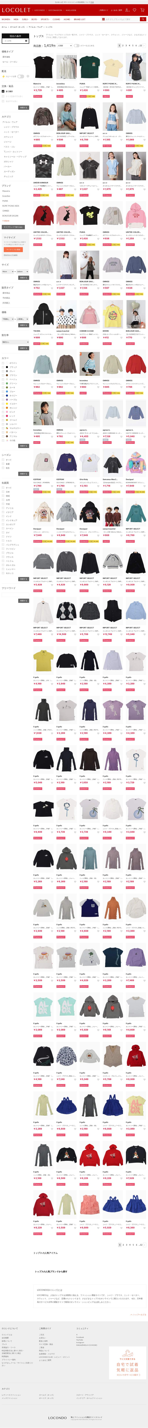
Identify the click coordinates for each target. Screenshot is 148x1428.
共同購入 (6, 303)
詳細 (92, 2)
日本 (8, 492)
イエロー (13, 404)
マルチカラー (15, 428)
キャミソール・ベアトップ (15, 156)
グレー (12, 371)
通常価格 (6, 57)
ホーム (4, 27)
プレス (4, 1344)
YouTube (79, 1340)
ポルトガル (10, 565)
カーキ (12, 387)
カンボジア (10, 524)
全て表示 (9, 91)
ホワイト (13, 363)
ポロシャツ (8, 161)
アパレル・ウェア (35, 27)
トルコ (9, 540)
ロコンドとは (7, 1335)
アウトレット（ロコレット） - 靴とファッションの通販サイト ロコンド (16, 10)
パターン (13, 432)
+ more (5, 220)
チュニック (8, 176)
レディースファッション (11, 1395)
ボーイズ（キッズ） (47, 1398)
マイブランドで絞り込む (13, 227)
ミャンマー (10, 569)
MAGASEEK (71, 10)
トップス (49, 27)
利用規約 (5, 1356)
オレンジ (13, 408)
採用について (7, 1341)
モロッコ (9, 573)
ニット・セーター (11, 132)
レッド (12, 416)
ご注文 (41, 1335)
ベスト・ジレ (9, 147)
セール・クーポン (9, 62)
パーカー (7, 166)
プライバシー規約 (9, 1360)
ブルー (12, 391)
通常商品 (6, 293)
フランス (9, 557)
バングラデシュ (12, 545)
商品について (44, 1350)
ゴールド (13, 420)
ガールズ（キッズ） (18, 27)
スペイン (9, 528)
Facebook (80, 1337)
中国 (8, 504)
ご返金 (41, 1347)
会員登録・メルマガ (47, 1354)
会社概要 (5, 1338)
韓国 (8, 496)
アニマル (13, 436)
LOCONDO (40, 10)
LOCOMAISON (55, 10)
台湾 (8, 500)
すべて (9, 460)
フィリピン (10, 549)
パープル (13, 399)
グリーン (13, 383)
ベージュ (13, 379)
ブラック (13, 367)
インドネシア (11, 520)
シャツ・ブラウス (11, 127)
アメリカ (9, 508)
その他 (12, 440)
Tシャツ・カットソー (13, 151)
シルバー (13, 424)
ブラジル (9, 553)
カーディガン (9, 171)
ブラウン (13, 375)
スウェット (8, 137)
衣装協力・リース (9, 1347)
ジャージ (7, 142)
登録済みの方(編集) (11, 255)
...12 (140, 45)
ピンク (12, 412)
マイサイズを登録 (13, 249)
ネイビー (13, 395)
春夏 (8, 464)
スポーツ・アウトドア (85, 1395)
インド (9, 516)
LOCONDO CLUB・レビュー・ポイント (54, 1357)
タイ (8, 532)
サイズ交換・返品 (46, 1344)
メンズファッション (9, 1398)
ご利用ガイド (103, 10)
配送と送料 (43, 1341)
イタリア (9, 512)
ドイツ (9, 536)
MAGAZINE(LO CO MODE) (86, 1345)
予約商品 (6, 298)
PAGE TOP (138, 1314)
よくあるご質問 (116, 10)
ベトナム (9, 561)
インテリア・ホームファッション (89, 1398)
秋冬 (8, 468)
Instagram (80, 1342)
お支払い (42, 1338)
